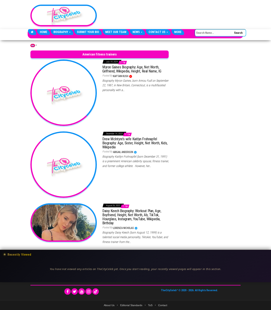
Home (43, 32)
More (177, 32)
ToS (150, 305)
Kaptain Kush (121, 76)
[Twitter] (74, 291)
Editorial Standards (131, 305)
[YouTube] (81, 291)
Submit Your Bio (88, 32)
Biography (61, 32)
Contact (162, 305)
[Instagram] (88, 291)
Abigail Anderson (123, 152)
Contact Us (157, 32)
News (136, 32)
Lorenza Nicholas (123, 228)
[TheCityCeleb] (32, 32)
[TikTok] (95, 291)
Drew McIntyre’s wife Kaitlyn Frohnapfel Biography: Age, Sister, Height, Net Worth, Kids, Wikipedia (135, 143)
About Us (109, 305)
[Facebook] (67, 291)
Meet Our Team (115, 32)
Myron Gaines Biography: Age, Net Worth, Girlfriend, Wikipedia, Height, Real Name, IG (131, 69)
